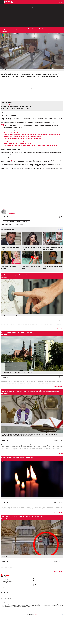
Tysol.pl (35, 614)
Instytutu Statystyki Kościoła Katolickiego (19, 160)
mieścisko (12, 221)
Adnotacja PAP (5, 589)
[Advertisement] (32, 17)
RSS (42, 612)
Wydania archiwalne (6, 587)
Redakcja (20, 585)
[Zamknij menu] (2, 2)
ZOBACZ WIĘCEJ (25, 221)
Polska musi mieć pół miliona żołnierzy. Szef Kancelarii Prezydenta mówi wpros (23, 138)
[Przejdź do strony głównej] (8, 2)
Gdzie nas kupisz (6, 585)
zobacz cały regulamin (26, 606)
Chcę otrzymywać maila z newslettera (11, 602)
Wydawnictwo (21, 582)
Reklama (20, 589)
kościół (6, 221)
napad (18, 221)
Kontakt (19, 587)
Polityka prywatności (25, 612)
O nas (19, 579)
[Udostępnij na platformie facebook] (59, 217)
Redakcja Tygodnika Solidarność (9, 579)
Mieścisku (10, 105)
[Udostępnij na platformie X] (61, 217)
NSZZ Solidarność (61, 2)
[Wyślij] (62, 598)
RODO (32, 612)
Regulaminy (37, 612)
